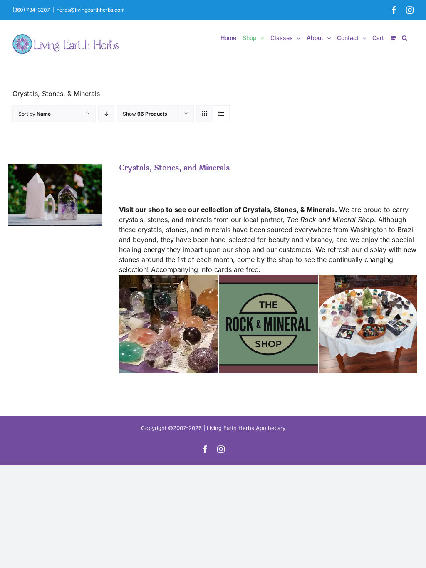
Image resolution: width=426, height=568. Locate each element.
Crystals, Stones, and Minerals (174, 168)
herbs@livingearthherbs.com (91, 10)
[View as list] (221, 114)
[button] (404, 37)
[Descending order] (106, 113)
